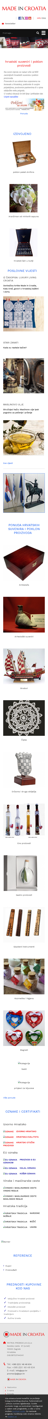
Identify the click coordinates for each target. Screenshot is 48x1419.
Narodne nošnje (21, 1214)
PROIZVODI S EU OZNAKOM (19, 1161)
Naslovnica (11, 1387)
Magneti (24, 1050)
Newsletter (10, 23)
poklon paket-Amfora (23, 172)
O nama (10, 1390)
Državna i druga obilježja (24, 791)
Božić (32, 1221)
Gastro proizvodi (24, 895)
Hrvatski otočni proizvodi (19, 1144)
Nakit (24, 1069)
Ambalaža (24, 585)
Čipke (24, 740)
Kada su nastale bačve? (15, 347)
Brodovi (24, 688)
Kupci (7, 1266)
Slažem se (12, 1416)
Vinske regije (10, 1190)
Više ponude (9, 1097)
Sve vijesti (8, 463)
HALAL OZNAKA (27, 1168)
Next (46, 41)
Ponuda (24, 113)
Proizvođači (10, 1270)
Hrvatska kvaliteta (27, 1137)
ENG (44, 18)
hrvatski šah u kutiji (23, 261)
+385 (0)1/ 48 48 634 (22, 1364)
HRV (39, 18)
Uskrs (33, 1227)
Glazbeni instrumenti (24, 946)
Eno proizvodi (24, 843)
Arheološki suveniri (24, 636)
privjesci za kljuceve (24, 1088)
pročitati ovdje (18, 1411)
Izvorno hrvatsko (25, 1131)
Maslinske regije (13, 1199)
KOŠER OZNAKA (27, 1173)
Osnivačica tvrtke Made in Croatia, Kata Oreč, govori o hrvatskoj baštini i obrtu (21, 288)
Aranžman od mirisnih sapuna (24, 216)
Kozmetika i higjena (24, 998)
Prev (2, 41)
